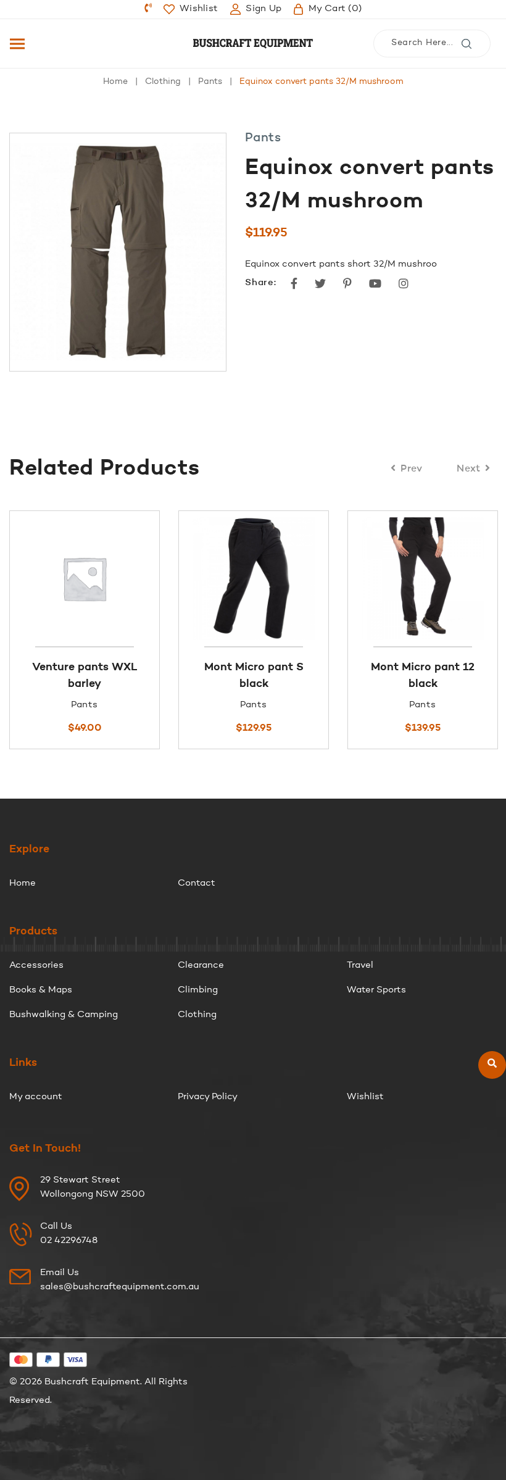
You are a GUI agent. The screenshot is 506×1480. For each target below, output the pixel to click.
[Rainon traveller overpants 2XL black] (300, 578)
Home (115, 82)
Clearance (201, 965)
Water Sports (376, 990)
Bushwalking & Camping (63, 1015)
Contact (196, 883)
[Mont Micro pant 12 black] (130, 578)
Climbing (198, 990)
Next (469, 469)
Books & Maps (40, 990)
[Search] (492, 1064)
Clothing (163, 82)
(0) (335, 9)
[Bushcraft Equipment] (253, 43)
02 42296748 (68, 1240)
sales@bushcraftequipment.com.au (119, 1287)
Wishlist (365, 1097)
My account (35, 1097)
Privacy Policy (208, 1097)
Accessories (36, 965)
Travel (360, 965)
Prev (411, 469)
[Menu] (17, 43)
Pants (210, 82)
